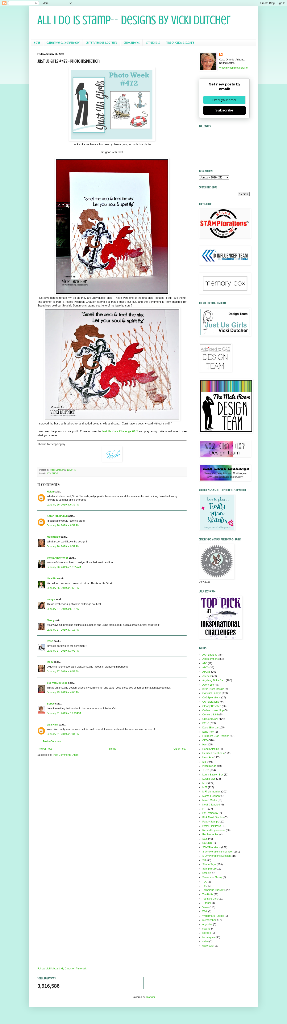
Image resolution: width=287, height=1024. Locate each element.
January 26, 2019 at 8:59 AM (63, 525)
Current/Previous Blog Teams (101, 42)
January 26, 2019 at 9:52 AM (63, 546)
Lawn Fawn (209, 778)
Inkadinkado (209, 766)
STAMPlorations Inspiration (217, 851)
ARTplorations (210, 658)
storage (206, 932)
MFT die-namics (211, 791)
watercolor (208, 945)
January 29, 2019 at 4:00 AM (63, 692)
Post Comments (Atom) (66, 754)
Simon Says (209, 864)
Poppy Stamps (210, 821)
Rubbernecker (210, 834)
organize (207, 924)
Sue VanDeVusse (57, 682)
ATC (204, 663)
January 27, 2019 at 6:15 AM (63, 609)
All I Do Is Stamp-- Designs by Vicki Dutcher (133, 20)
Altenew (207, 676)
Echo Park (208, 731)
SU (204, 860)
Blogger (150, 997)
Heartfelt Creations (213, 753)
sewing (206, 928)
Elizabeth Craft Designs (215, 736)
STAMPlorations (211, 847)
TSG (204, 885)
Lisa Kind (52, 724)
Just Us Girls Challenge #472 (120, 431)
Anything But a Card (213, 680)
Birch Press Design (213, 688)
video (205, 941)
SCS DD (207, 843)
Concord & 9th (210, 714)
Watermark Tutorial (213, 915)
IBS (49, 473)
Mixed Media (209, 800)
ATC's (205, 667)
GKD (205, 740)
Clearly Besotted (211, 706)
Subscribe (224, 110)
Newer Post (45, 748)
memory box (209, 920)
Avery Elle (208, 684)
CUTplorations (210, 701)
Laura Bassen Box (212, 774)
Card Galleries (132, 42)
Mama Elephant (211, 796)
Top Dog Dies (210, 898)
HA (204, 744)
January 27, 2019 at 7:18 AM (63, 629)
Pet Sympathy (210, 813)
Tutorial (206, 903)
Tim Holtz (207, 894)
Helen (50, 491)
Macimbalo (53, 536)
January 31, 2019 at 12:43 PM (64, 713)
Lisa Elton (53, 578)
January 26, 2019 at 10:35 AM (64, 567)
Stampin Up (209, 868)
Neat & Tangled (211, 804)
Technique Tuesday (213, 890)
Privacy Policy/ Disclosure (180, 42)
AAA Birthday (209, 654)
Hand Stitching (210, 749)
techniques (208, 937)
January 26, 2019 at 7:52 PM (63, 588)
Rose (50, 641)
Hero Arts (207, 757)
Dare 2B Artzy (210, 727)
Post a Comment (52, 741)
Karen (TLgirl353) (57, 516)
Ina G (50, 661)
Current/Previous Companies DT (63, 42)
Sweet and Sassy (212, 877)
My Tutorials (153, 42)
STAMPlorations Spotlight (216, 855)
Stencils (206, 873)
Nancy (51, 620)
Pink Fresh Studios (213, 817)
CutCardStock (210, 719)
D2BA (205, 723)
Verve (205, 907)
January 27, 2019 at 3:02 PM (63, 650)
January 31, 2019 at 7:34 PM (63, 734)
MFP (205, 783)
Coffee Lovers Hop (213, 710)
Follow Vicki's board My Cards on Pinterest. (62, 968)
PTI (204, 808)
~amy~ (51, 599)
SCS (205, 838)
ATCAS (206, 671)
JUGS (55, 473)
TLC (204, 881)
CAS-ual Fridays (211, 693)
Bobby (51, 703)
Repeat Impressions (213, 830)
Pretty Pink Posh (211, 826)
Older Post (180, 748)
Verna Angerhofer (57, 557)
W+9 (205, 911)
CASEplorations (211, 697)
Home (37, 42)
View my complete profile (233, 67)
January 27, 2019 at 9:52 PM (63, 671)
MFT (204, 787)
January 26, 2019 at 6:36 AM (63, 504)
